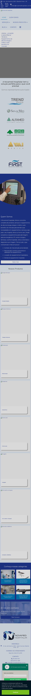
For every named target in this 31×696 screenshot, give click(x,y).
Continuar (15, 692)
